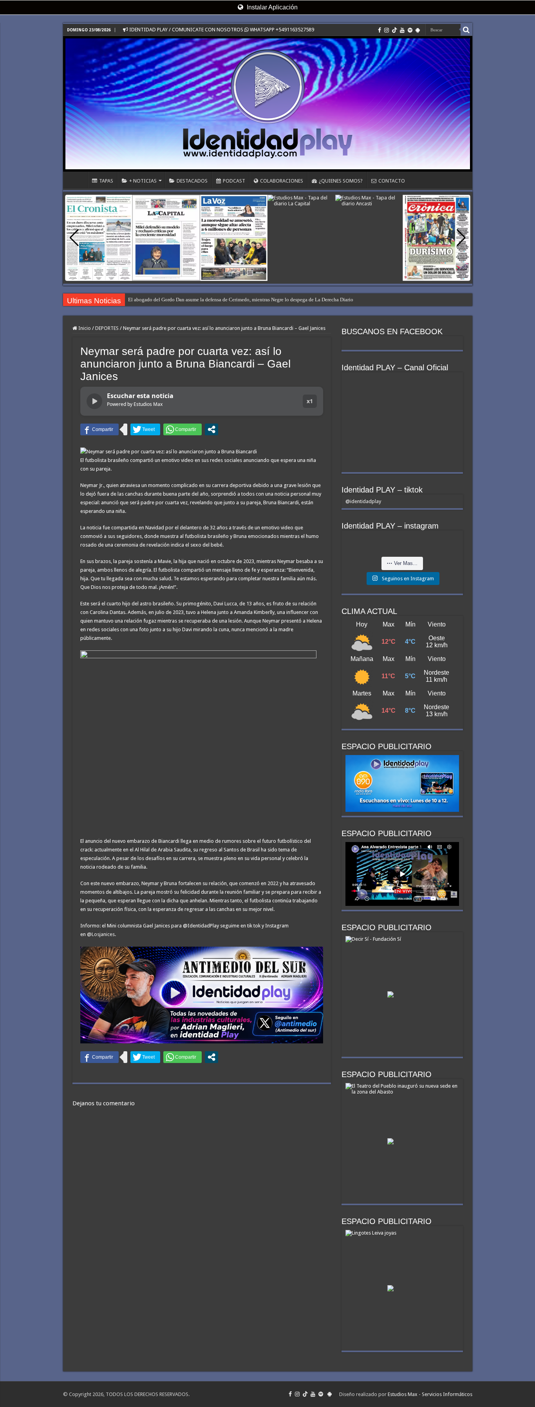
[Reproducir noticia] (94, 401)
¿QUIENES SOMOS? (341, 181)
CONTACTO (391, 181)
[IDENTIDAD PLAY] (267, 104)
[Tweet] (145, 429)
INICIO (77, 180)
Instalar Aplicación (271, 7)
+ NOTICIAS (143, 181)
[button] (461, 237)
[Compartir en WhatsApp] (182, 429)
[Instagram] (386, 30)
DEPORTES (107, 328)
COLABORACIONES (281, 181)
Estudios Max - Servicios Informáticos (430, 1394)
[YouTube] (402, 30)
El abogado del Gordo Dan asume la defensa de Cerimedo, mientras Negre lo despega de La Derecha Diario (240, 299)
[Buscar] (466, 30)
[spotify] (410, 30)
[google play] (418, 30)
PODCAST (234, 181)
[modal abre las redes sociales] (211, 429)
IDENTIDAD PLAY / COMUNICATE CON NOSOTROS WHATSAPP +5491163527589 (221, 30)
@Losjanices (101, 934)
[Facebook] (379, 30)
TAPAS (106, 181)
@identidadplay (363, 501)
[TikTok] (394, 30)
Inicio (84, 328)
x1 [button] (310, 401)
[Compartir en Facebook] (99, 429)
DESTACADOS (192, 181)
